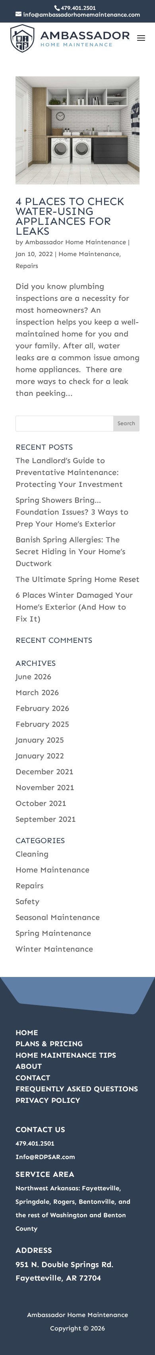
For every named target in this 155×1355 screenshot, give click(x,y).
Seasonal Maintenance (57, 917)
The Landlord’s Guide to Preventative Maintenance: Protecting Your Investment (69, 472)
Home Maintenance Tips (65, 1055)
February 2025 (42, 724)
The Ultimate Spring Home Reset (77, 579)
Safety (27, 901)
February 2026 (42, 708)
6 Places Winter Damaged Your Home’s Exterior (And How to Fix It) (74, 606)
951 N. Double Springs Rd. (64, 1264)
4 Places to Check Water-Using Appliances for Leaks (69, 216)
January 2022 (39, 755)
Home (26, 1032)
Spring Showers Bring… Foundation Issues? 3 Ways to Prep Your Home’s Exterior (71, 511)
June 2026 (33, 676)
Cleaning (31, 854)
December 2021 (44, 771)
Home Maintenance (88, 254)
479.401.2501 (78, 7)
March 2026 (37, 692)
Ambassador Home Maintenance (75, 242)
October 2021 (40, 803)
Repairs (26, 266)
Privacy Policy (47, 1100)
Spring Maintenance (53, 933)
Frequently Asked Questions (76, 1088)
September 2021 (45, 819)
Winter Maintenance (54, 949)
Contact (32, 1077)
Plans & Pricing (49, 1043)
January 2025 (39, 740)
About (28, 1066)
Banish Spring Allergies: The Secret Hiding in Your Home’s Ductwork (70, 551)
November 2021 (44, 787)
